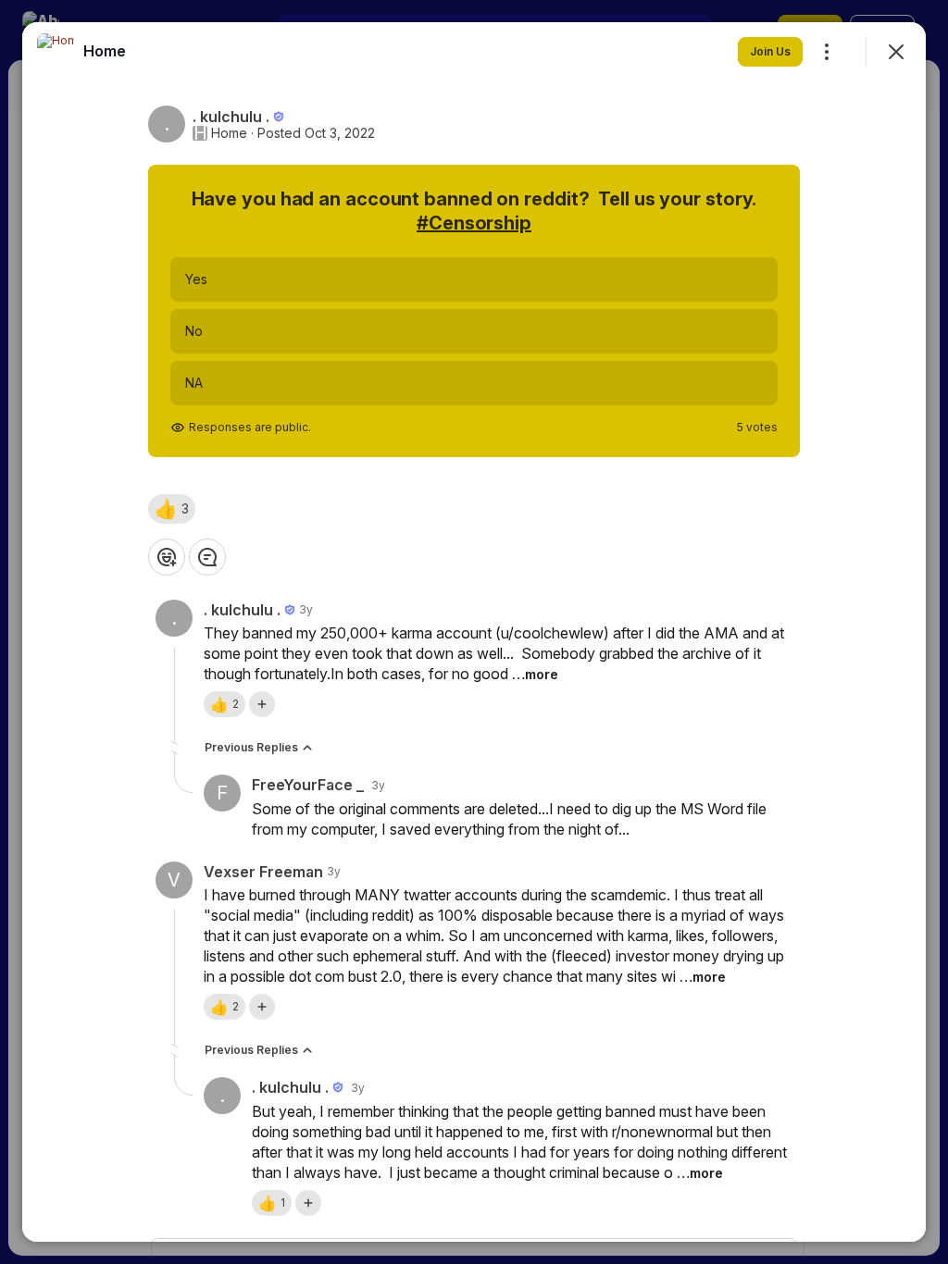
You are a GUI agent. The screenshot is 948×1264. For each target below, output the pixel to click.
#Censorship (474, 223)
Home (229, 133)
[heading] (104, 51)
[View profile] (55, 51)
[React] (166, 557)
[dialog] (474, 632)
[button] (171, 509)
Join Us (770, 51)
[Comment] (207, 557)
